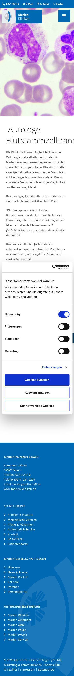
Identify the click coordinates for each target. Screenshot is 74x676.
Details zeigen (52, 367)
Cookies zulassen (37, 379)
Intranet (13, 587)
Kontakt (13, 534)
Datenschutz (46, 669)
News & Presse (17, 572)
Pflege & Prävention (21, 524)
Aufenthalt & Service (21, 529)
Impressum (27, 669)
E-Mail (29, 4)
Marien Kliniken (18, 615)
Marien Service (18, 639)
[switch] (63, 326)
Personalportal (17, 592)
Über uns (14, 567)
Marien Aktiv (16, 625)
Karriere (13, 582)
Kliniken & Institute (20, 515)
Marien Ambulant (19, 620)
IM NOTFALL (16, 539)
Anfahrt (44, 4)
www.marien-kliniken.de (20, 489)
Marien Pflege (17, 630)
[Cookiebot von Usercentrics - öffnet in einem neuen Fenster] (52, 267)
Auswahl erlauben (37, 392)
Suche (59, 4)
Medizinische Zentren (22, 519)
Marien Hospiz (17, 634)
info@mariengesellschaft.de (22, 484)
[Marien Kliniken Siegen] (22, 16)
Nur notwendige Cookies (37, 405)
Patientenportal (18, 544)
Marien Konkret (18, 577)
